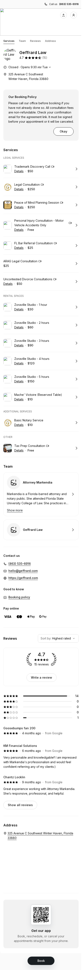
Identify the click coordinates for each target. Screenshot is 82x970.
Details (19, 171)
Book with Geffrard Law (41, 530)
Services (9, 40)
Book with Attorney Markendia (41, 494)
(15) (44, 57)
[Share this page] (63, 15)
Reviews (35, 40)
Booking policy (19, 597)
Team (22, 40)
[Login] (73, 15)
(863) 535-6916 (69, 4)
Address (50, 40)
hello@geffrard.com (23, 570)
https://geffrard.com (23, 578)
